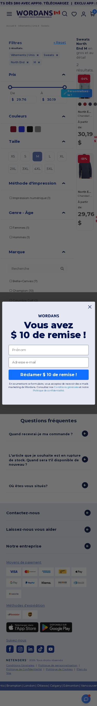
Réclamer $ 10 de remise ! (48, 374)
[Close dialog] (89, 306)
